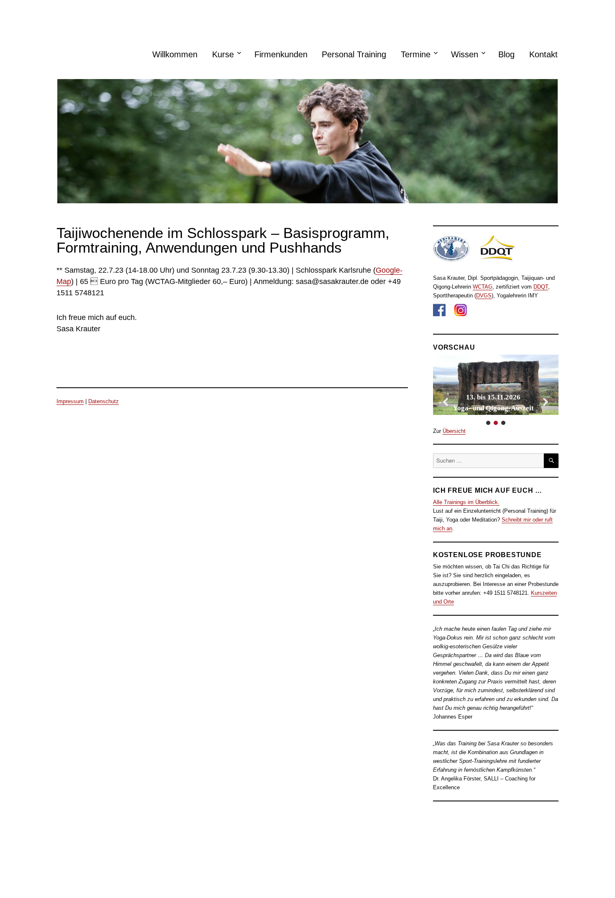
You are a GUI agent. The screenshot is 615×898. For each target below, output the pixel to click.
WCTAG (482, 287)
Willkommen (174, 54)
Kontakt (543, 54)
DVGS (484, 295)
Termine (415, 54)
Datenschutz (103, 401)
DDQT (540, 287)
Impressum (70, 401)
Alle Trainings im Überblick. (466, 502)
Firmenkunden (281, 54)
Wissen (464, 54)
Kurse (223, 54)
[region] (496, 391)
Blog (506, 54)
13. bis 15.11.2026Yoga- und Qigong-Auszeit (493, 402)
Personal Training (354, 54)
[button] (496, 385)
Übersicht (454, 431)
